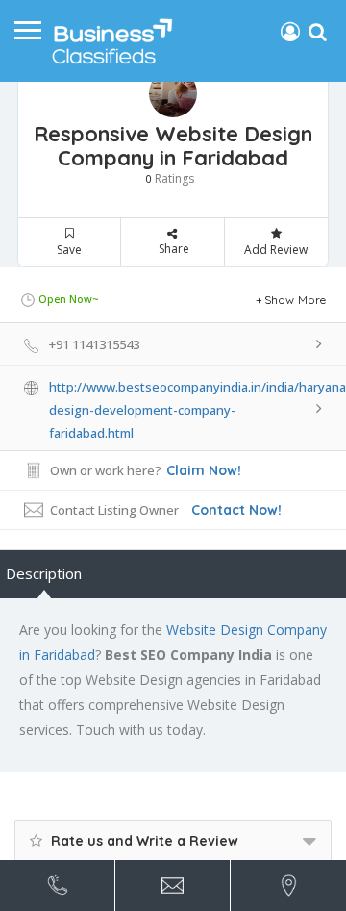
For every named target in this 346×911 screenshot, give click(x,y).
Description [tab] (44, 573)
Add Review (276, 249)
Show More (295, 299)
